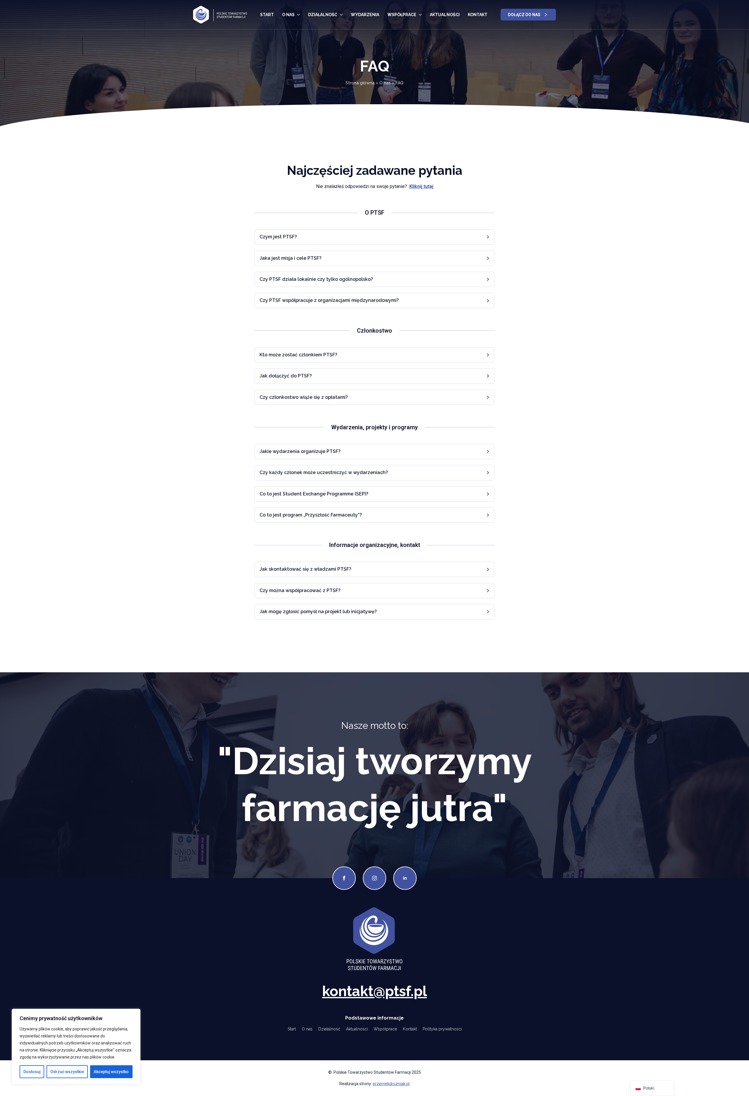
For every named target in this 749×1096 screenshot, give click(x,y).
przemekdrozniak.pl (391, 1083)
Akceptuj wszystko (111, 1071)
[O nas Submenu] (298, 15)
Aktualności (445, 14)
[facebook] (344, 878)
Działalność (322, 14)
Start (267, 14)
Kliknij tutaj (421, 186)
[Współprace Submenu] (420, 15)
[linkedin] (405, 878)
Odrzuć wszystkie (67, 1071)
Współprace (401, 14)
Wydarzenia (365, 14)
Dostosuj (32, 1071)
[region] (76, 1046)
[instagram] (374, 878)
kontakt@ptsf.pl (374, 991)
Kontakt (477, 14)
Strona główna (360, 83)
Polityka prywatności (442, 1029)
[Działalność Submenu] (341, 15)
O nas (288, 14)
